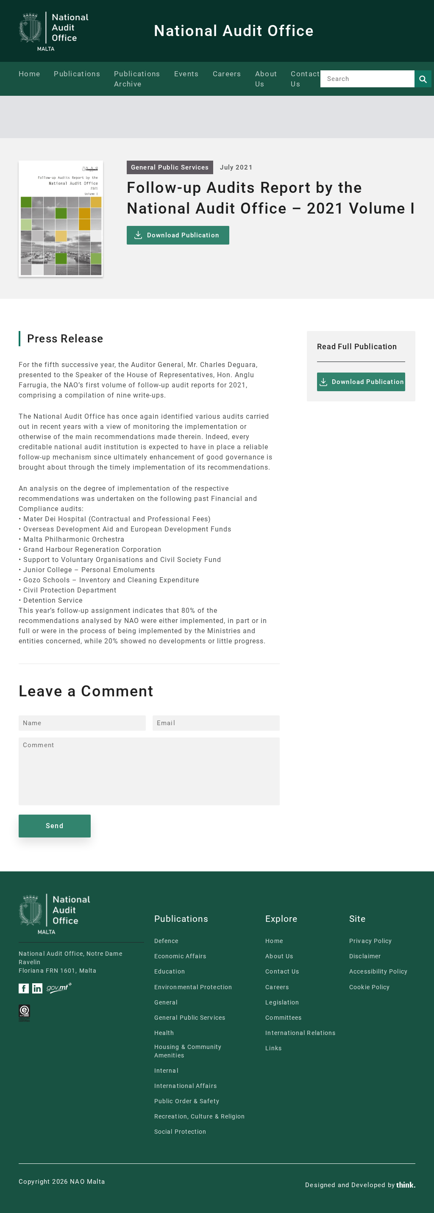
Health (164, 1032)
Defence (166, 941)
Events (186, 74)
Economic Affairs (180, 956)
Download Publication (183, 235)
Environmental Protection (193, 987)
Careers (227, 74)
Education (169, 971)
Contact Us (282, 971)
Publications (77, 74)
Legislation (282, 1002)
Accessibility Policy (378, 971)
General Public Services (170, 167)
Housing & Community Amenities (188, 1051)
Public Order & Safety (187, 1101)
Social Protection (180, 1131)
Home (29, 74)
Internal (166, 1070)
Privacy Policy (370, 941)
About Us (279, 956)
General (166, 1002)
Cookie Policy (369, 987)
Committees (283, 1017)
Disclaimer (365, 956)
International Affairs (185, 1085)
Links (273, 1048)
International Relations (300, 1032)
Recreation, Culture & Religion (199, 1116)
